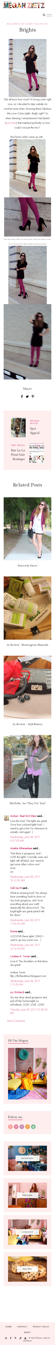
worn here (11, 123)
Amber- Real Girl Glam (23, 816)
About (27, 1332)
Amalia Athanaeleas (21, 848)
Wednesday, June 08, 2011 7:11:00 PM (25, 983)
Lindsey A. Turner (20, 956)
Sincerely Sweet (27, 565)
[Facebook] (10, 1126)
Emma (13, 931)
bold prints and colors (19, 24)
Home (9, 1326)
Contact (22, 1326)
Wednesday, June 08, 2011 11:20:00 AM (25, 922)
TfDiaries (38, 1338)
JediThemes (27, 1340)
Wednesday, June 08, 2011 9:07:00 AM (25, 839)
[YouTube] (33, 1126)
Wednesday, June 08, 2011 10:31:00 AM (25, 878)
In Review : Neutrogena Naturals (27, 645)
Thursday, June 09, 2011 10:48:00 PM (29, 1011)
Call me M (16, 888)
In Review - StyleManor (28, 724)
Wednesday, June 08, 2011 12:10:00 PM (25, 946)
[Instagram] (16, 1126)
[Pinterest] (22, 1126)
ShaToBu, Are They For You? (27, 803)
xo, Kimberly (17, 992)
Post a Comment (16, 1021)
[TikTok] (27, 1126)
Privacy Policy (41, 1326)
